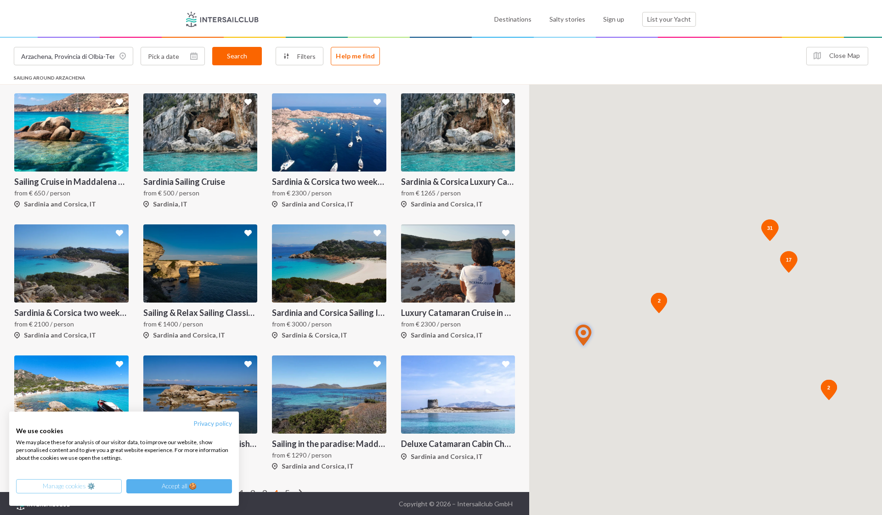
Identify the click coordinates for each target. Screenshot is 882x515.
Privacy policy (212, 423)
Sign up (613, 19)
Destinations (512, 19)
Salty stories (567, 19)
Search (237, 56)
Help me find (355, 56)
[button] (583, 334)
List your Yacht (669, 19)
